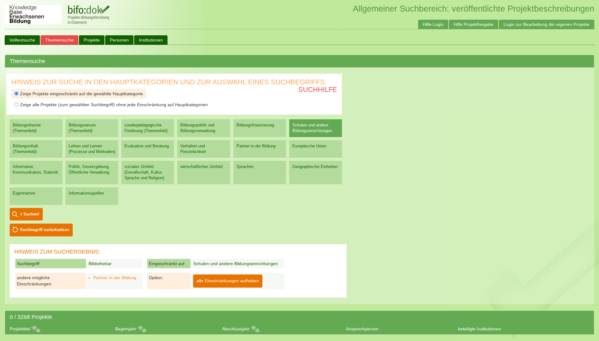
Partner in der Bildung (255, 146)
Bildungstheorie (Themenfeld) (27, 128)
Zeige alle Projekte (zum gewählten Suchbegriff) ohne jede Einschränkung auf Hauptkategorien (114, 104)
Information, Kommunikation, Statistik (35, 169)
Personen (119, 39)
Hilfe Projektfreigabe (474, 24)
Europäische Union (309, 146)
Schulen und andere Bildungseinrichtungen (312, 128)
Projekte (92, 39)
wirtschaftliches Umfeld (201, 166)
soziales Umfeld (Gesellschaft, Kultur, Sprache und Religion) (144, 172)
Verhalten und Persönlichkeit (193, 149)
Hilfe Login (433, 24)
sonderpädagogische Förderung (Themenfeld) (146, 128)
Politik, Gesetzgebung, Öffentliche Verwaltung (89, 169)
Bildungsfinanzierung (255, 125)
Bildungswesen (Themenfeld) (82, 128)
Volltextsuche (22, 39)
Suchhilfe (317, 89)
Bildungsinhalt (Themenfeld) (25, 149)
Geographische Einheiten (315, 166)
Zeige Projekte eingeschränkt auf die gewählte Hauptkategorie (81, 93)
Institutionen (151, 39)
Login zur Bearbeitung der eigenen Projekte (547, 24)
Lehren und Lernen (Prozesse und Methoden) (92, 149)
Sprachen (245, 166)
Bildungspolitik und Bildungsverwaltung (197, 128)
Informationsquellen (86, 193)
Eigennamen (24, 193)
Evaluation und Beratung (146, 146)
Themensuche (59, 39)
